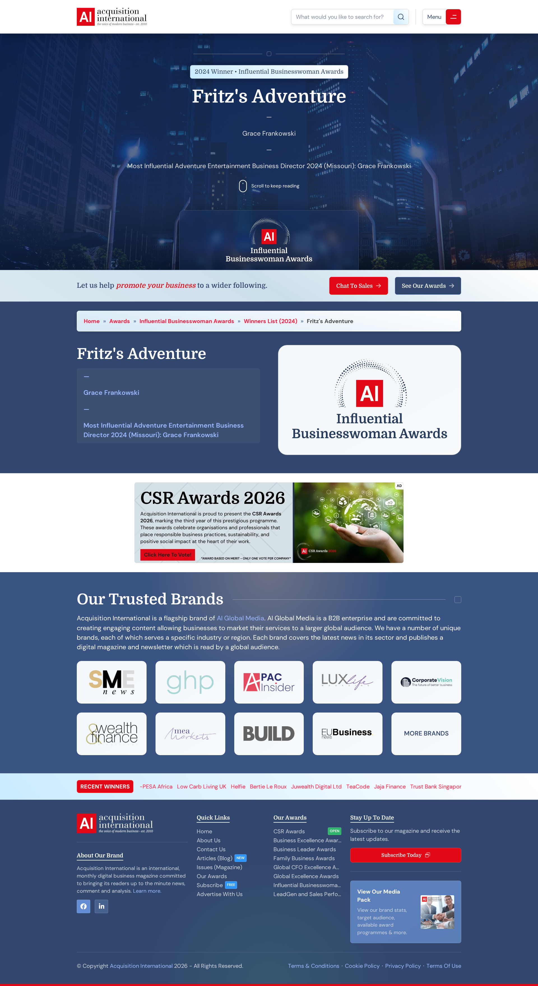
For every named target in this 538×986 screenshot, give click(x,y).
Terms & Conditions (313, 965)
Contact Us (211, 849)
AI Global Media (240, 618)
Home (92, 321)
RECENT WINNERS (105, 786)
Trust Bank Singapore (334, 786)
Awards (119, 321)
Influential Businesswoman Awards (187, 321)
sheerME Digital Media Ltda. (402, 786)
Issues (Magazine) (219, 867)
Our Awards (212, 876)
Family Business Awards (304, 858)
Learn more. (147, 891)
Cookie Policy (362, 965)
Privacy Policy (403, 965)
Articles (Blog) (214, 858)
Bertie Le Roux (165, 786)
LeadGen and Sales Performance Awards (307, 894)
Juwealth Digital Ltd (213, 786)
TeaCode (255, 786)
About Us (209, 840)
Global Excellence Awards (306, 876)
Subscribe (210, 885)
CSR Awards (289, 831)
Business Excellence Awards (307, 840)
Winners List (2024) (270, 321)
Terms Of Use (443, 965)
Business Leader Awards (304, 849)
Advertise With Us (220, 894)
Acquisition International (141, 965)
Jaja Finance (287, 786)
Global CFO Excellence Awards (307, 867)
